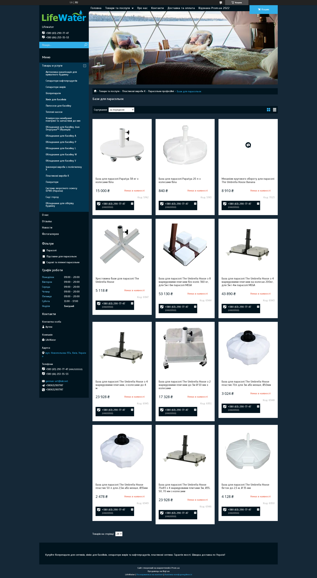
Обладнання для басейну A (61, 135)
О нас (45, 215)
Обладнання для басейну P (61, 142)
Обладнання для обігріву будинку (60, 204)
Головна (96, 8)
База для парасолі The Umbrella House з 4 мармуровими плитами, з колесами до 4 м (122, 385)
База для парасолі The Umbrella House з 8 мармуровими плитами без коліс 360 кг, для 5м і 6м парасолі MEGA (185, 282)
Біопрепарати (53, 93)
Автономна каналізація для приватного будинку (61, 73)
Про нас (142, 8)
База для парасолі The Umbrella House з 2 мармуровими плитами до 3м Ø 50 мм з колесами (185, 385)
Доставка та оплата (181, 8)
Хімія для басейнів (56, 99)
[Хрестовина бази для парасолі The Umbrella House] (122, 245)
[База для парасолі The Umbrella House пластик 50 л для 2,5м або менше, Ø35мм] (122, 451)
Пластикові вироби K (133, 91)
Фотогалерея (50, 234)
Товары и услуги (52, 65)
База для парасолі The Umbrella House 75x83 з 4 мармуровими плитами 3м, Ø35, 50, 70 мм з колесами (184, 488)
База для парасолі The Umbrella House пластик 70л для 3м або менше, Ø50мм (246, 383)
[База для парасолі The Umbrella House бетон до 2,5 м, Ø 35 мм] (248, 451)
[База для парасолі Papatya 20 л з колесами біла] (185, 145)
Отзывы (47, 221)
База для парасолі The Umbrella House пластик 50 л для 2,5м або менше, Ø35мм (122, 486)
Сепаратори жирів (56, 87)
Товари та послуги (117, 8)
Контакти (157, 8)
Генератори (52, 182)
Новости (47, 227)
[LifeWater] (64, 15)
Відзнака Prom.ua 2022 (213, 8)
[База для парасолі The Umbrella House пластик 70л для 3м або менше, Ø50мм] (248, 348)
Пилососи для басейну (58, 105)
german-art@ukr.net (57, 381)
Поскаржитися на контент (149, 574)
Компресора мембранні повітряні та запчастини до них (63, 119)
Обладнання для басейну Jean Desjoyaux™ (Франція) (63, 128)
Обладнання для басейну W (61, 154)
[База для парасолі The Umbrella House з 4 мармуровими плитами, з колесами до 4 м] (122, 348)
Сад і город (52, 197)
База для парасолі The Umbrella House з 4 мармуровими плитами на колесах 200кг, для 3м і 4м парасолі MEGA (248, 282)
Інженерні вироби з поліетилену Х (64, 168)
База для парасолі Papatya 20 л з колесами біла (180, 180)
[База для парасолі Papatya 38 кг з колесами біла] (122, 145)
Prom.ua (176, 568)
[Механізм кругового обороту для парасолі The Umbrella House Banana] (248, 145)
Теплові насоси (54, 112)
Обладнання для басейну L (61, 148)
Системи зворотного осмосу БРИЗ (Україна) (61, 189)
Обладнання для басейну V (61, 160)
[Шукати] (85, 45)
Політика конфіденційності (178, 574)
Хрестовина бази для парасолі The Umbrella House (117, 280)
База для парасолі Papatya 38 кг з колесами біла (117, 180)
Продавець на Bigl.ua (159, 571)
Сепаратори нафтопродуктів (61, 80)
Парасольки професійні (161, 91)
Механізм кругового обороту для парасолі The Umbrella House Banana (248, 180)
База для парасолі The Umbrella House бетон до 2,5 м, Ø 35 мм (245, 486)
